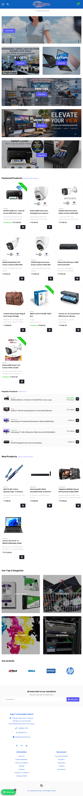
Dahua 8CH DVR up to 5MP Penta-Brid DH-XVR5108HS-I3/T (68, 264)
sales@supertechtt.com (22, 737)
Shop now (41, 125)
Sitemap (21, 766)
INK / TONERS (6, 617)
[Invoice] (41, 785)
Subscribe (74, 699)
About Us (22, 756)
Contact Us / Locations (21, 773)
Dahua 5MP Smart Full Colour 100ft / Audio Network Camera (11, 367)
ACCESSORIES (47, 576)
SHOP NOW (9, 31)
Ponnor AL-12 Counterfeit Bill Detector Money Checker (69, 316)
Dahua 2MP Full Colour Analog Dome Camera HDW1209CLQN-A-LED (39, 213)
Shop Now (20, 63)
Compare (61, 766)
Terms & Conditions (21, 763)
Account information (61, 756)
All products (61, 769)
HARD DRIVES (6, 576)
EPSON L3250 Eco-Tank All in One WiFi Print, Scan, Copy (13, 213)
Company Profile (21, 776)
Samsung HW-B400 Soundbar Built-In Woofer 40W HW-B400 (40, 491)
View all (22, 391)
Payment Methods (22, 759)
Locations (21, 769)
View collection (30, 178)
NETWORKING (47, 617)
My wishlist (61, 763)
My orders (61, 759)
